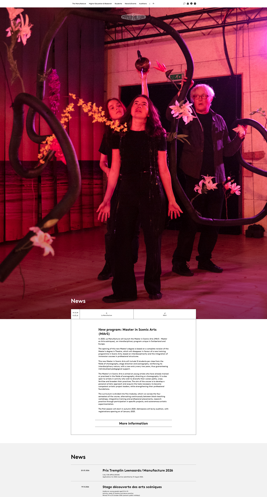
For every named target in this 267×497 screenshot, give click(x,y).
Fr (153, 4)
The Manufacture (79, 4)
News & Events (130, 4)
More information (133, 423)
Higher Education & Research (100, 4)
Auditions (143, 4)
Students (118, 4)
